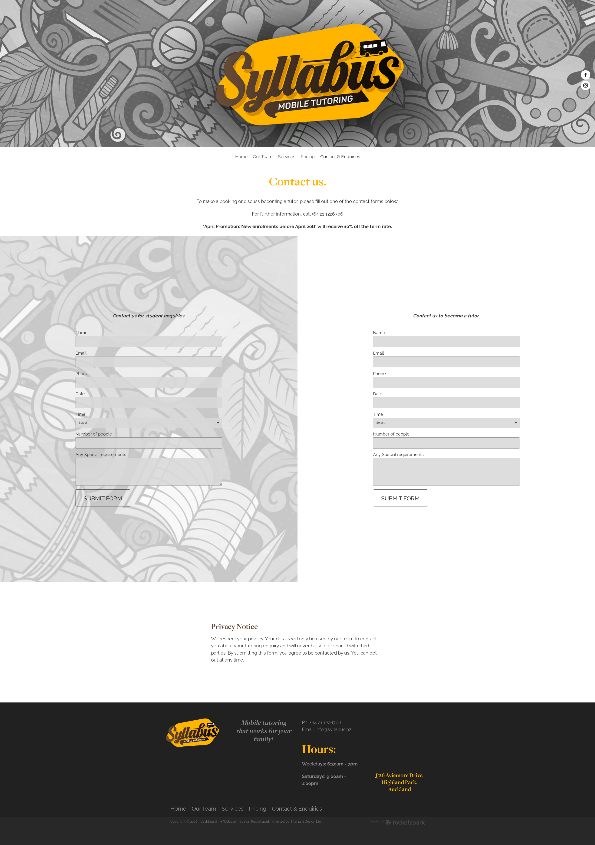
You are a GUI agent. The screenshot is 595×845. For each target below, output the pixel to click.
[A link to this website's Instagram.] (585, 85)
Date (80, 394)
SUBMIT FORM (103, 498)
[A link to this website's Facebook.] (585, 75)
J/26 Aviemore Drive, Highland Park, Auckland (399, 782)
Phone (82, 373)
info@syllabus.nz (333, 729)
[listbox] (149, 423)
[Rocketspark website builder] (397, 823)
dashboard (209, 821)
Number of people (94, 434)
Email (81, 353)
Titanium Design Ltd (306, 821)
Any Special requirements (101, 454)
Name (82, 332)
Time (81, 414)
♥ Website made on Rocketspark (245, 821)
